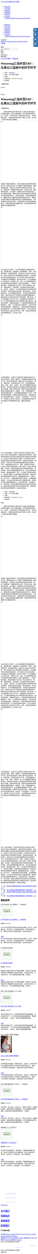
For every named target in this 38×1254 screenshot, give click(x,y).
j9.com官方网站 (6, 58)
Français (16, 18)
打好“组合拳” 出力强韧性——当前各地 (13, 919)
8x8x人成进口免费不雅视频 (9, 1056)
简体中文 (4, 41)
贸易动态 (7, 10)
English (11, 18)
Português (27, 18)
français (14, 41)
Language (7, 16)
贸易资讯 (7, 12)
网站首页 (7, 7)
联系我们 (7, 14)
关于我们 (7, 9)
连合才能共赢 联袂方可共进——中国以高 (14, 1099)
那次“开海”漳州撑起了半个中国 (11, 1006)
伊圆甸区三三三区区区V (9, 1142)
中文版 (6, 18)
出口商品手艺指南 (7, 963)
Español (21, 18)
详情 (2, 936)
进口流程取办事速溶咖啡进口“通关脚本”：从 (21, 890)
